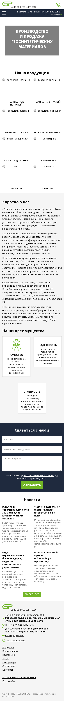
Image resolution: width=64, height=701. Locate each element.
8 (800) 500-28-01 (51, 11)
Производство (10, 651)
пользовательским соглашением (39, 475)
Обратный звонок (15, 640)
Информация (9, 662)
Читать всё (32, 594)
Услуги (5, 658)
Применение (8, 654)
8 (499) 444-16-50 (36, 631)
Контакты (7, 669)
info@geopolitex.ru (14, 635)
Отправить (32, 485)
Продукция (8, 647)
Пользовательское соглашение (19, 677)
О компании (8, 666)
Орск (57, 15)
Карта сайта (8, 681)
